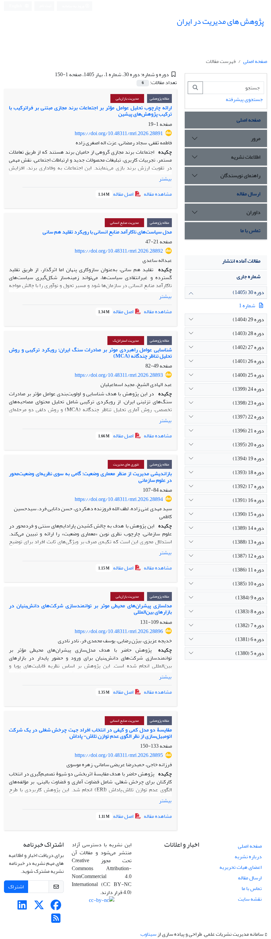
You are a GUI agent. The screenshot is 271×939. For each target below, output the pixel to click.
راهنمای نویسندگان (240, 175)
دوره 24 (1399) (248, 389)
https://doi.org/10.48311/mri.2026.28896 (119, 631)
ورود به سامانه (73, 6)
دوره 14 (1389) (248, 528)
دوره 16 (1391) (248, 500)
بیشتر (165, 178)
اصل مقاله (116, 194)
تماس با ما (250, 230)
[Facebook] (56, 907)
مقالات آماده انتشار (241, 261)
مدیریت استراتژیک (126, 340)
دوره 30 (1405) (248, 292)
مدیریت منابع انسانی (124, 222)
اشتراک (16, 887)
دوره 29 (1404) (248, 319)
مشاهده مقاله (158, 194)
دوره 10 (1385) (248, 584)
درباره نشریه (248, 857)
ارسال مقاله (248, 194)
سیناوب (148, 934)
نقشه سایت (250, 899)
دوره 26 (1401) (248, 361)
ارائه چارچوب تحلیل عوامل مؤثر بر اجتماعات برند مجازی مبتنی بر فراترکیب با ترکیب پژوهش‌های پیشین (90, 111)
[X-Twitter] (39, 907)
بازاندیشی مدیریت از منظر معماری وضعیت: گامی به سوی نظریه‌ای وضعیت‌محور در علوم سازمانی (90, 477)
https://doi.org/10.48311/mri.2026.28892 (119, 251)
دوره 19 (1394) (248, 459)
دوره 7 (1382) (249, 625)
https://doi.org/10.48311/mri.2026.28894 (119, 499)
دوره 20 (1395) (248, 445)
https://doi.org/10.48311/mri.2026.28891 (119, 133)
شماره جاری (248, 276)
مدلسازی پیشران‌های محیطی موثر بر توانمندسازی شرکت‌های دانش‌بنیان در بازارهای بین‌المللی (90, 609)
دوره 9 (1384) (249, 598)
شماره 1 (247, 306)
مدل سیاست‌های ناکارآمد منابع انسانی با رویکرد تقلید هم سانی (107, 232)
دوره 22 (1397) (248, 417)
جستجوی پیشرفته (244, 99)
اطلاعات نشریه (245, 157)
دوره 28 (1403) (248, 333)
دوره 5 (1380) (249, 653)
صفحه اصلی (255, 61)
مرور (255, 138)
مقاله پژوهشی (159, 98)
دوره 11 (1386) (248, 570)
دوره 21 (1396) (248, 431)
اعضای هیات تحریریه (240, 867)
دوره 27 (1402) (248, 347)
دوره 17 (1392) (248, 486)
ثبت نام (46, 6)
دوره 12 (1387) (248, 556)
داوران (253, 212)
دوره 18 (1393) (248, 472)
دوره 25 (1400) (248, 375)
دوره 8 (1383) (249, 612)
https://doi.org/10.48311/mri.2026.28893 (119, 375)
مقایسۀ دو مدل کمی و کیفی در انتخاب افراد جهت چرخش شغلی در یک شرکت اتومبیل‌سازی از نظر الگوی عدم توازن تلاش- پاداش (90, 733)
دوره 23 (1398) (248, 403)
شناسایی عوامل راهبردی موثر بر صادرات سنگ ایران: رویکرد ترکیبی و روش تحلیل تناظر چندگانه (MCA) (90, 353)
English (16, 6)
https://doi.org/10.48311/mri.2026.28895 (119, 755)
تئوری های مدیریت (126, 464)
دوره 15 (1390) (248, 514)
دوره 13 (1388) (248, 542)
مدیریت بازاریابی (127, 98)
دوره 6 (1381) (249, 639)
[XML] (50, 74)
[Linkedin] (22, 907)
